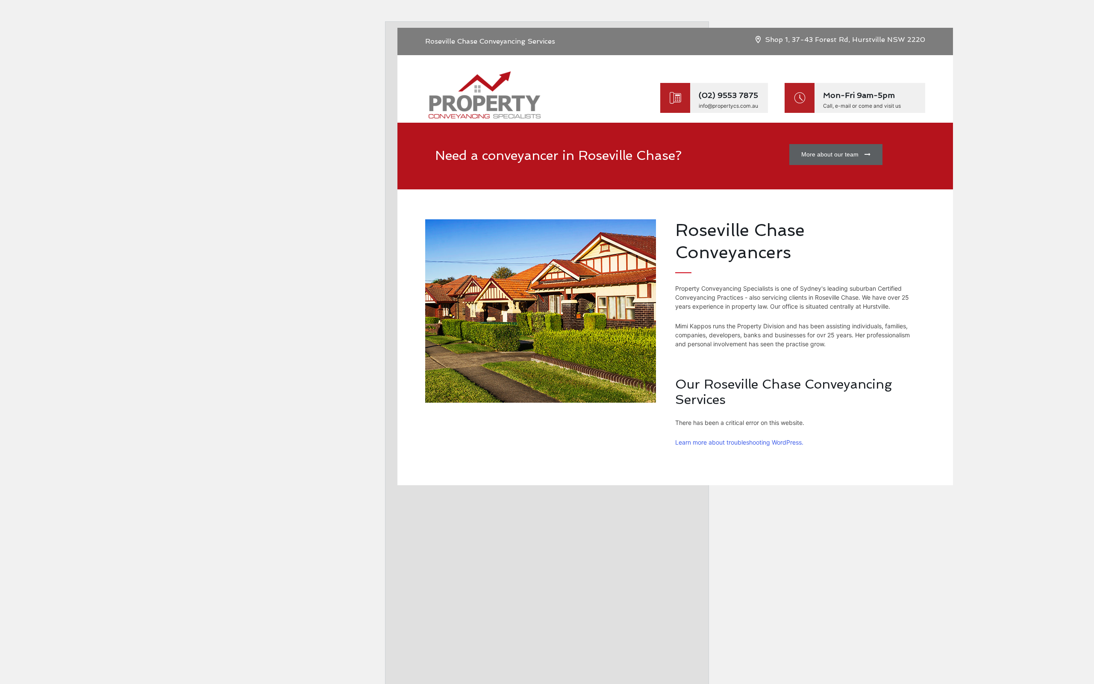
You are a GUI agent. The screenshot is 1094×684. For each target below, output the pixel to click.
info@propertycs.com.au (728, 106)
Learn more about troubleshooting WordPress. (739, 442)
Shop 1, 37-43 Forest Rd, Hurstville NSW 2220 (845, 39)
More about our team (830, 154)
